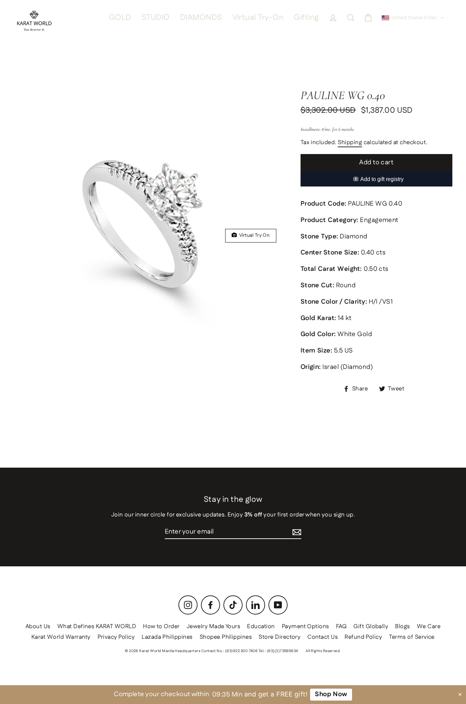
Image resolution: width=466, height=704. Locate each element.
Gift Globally (370, 626)
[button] (413, 17)
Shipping (350, 143)
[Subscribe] (296, 532)
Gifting (306, 17)
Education (261, 626)
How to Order (161, 626)
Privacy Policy (116, 637)
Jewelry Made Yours (214, 626)
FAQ (341, 626)
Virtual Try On (253, 235)
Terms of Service (412, 637)
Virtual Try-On (258, 17)
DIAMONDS (201, 17)
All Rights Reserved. (323, 651)
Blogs (402, 626)
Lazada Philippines (167, 637)
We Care (428, 626)
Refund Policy (363, 637)
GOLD (120, 17)
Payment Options (305, 626)
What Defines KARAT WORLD (96, 626)
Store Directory (280, 637)
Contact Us (322, 637)
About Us (38, 626)
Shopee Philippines (226, 637)
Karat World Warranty (61, 637)
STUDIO (156, 17)
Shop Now (331, 694)
